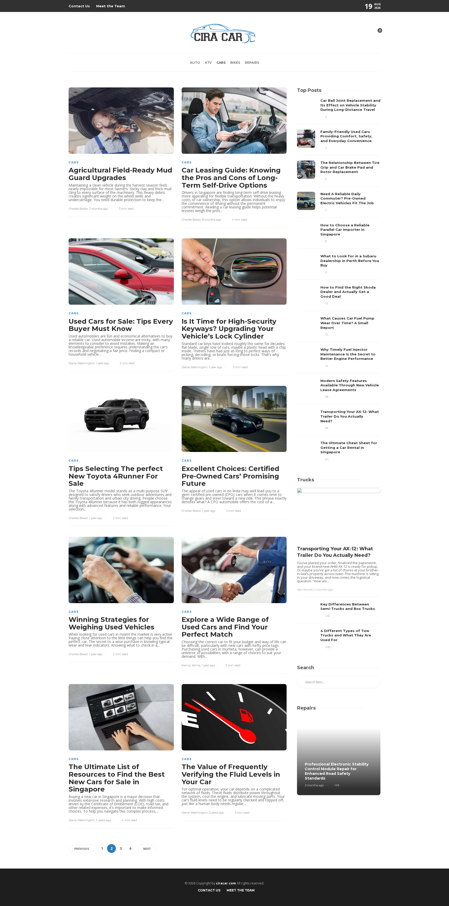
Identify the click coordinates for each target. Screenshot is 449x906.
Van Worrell (305, 589)
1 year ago (102, 363)
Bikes (235, 63)
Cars (221, 63)
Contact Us (79, 6)
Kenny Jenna (191, 665)
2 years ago (103, 820)
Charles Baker (78, 208)
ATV (208, 63)
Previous (81, 849)
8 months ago (211, 219)
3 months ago (314, 785)
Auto (195, 63)
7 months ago (98, 208)
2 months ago (323, 589)
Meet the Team (110, 6)
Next (147, 849)
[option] (338, 279)
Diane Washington (82, 363)
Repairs (252, 63)
